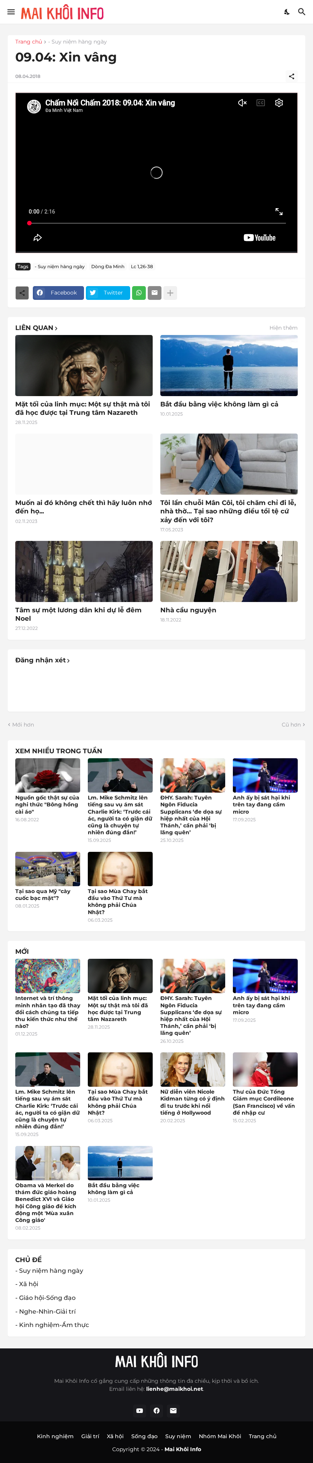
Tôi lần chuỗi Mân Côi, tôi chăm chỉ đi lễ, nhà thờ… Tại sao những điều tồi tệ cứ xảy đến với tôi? (228, 511)
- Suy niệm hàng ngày (77, 42)
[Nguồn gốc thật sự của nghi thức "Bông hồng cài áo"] (47, 775)
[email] (173, 1411)
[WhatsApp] (139, 293)
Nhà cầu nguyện (188, 610)
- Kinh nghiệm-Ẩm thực (52, 1325)
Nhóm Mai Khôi (220, 1436)
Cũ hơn (291, 724)
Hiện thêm (283, 327)
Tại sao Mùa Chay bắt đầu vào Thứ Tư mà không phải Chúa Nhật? (118, 902)
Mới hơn (23, 724)
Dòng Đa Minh (107, 266)
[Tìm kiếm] (303, 11)
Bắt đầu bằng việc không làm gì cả (219, 404)
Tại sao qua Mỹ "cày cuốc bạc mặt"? (42, 894)
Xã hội (115, 1436)
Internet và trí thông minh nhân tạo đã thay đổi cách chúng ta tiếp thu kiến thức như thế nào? (47, 1012)
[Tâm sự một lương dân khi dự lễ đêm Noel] (84, 571)
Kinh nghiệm (55, 1436)
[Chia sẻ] (292, 76)
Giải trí (90, 1436)
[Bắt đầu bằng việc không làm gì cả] (229, 365)
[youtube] (139, 1411)
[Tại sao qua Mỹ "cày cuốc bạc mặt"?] (47, 869)
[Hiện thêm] (170, 293)
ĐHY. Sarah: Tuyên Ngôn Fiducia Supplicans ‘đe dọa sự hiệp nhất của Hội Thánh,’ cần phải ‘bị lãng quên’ (191, 815)
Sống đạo (144, 1436)
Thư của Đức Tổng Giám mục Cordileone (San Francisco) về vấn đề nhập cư (264, 1102)
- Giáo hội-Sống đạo (45, 1297)
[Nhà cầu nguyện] (229, 571)
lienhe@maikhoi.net (174, 1388)
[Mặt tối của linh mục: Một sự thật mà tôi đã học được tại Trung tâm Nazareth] (84, 365)
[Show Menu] (10, 11)
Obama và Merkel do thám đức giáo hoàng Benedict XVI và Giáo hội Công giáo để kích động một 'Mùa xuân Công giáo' (45, 1202)
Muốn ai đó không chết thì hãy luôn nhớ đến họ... (83, 507)
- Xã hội (26, 1284)
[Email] (154, 293)
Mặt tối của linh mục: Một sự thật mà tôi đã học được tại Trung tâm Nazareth (82, 408)
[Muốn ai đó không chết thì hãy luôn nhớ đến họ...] (84, 464)
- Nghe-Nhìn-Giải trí (45, 1311)
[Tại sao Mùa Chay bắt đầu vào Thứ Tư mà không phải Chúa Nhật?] (120, 869)
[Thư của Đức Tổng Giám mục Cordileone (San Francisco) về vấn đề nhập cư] (265, 1069)
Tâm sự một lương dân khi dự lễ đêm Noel (78, 614)
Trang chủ (28, 42)
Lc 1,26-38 (142, 266)
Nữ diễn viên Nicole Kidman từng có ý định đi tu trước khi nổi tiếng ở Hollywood (192, 1102)
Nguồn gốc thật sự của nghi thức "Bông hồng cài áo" (47, 804)
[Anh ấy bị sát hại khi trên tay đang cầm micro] (265, 775)
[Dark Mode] (287, 11)
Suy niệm (178, 1436)
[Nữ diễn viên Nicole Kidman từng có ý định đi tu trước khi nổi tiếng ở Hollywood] (192, 1069)
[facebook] (156, 1411)
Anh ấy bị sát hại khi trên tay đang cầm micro (261, 804)
